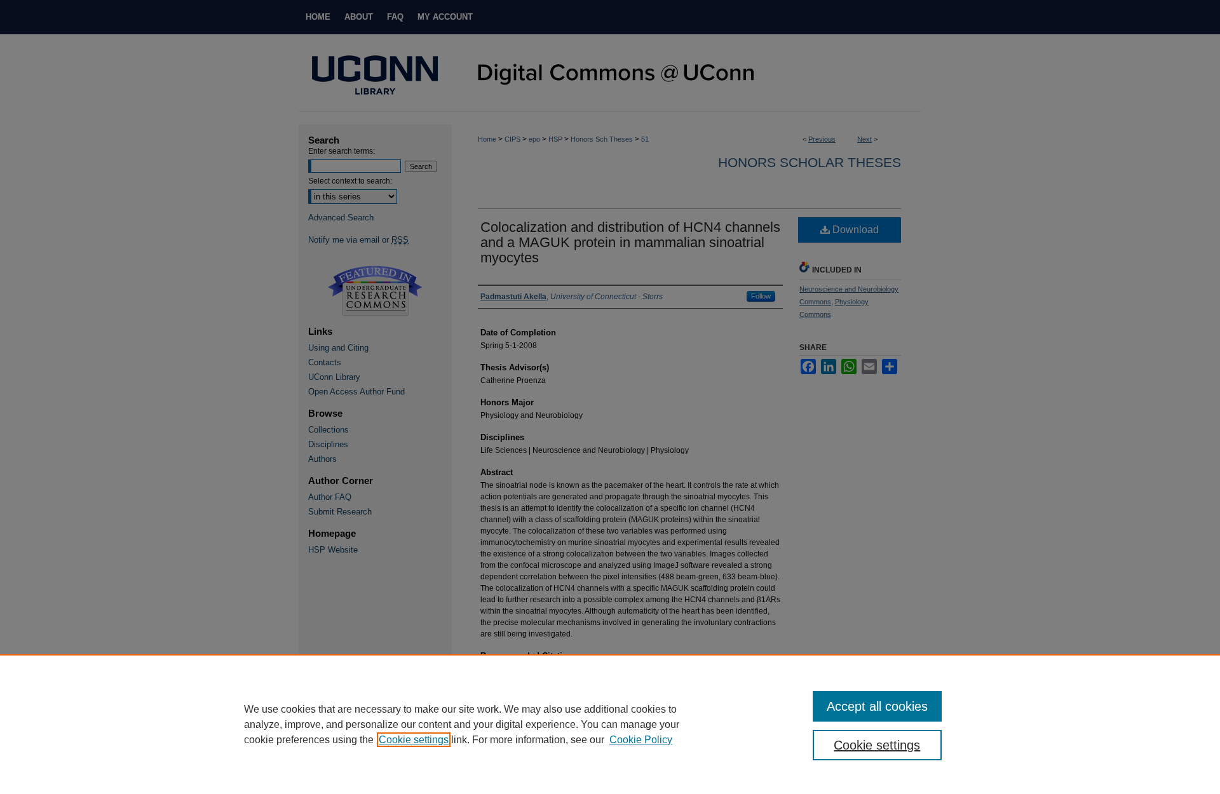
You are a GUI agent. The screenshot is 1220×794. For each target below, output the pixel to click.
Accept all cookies (877, 706)
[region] (610, 724)
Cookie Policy (640, 739)
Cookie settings (414, 739)
